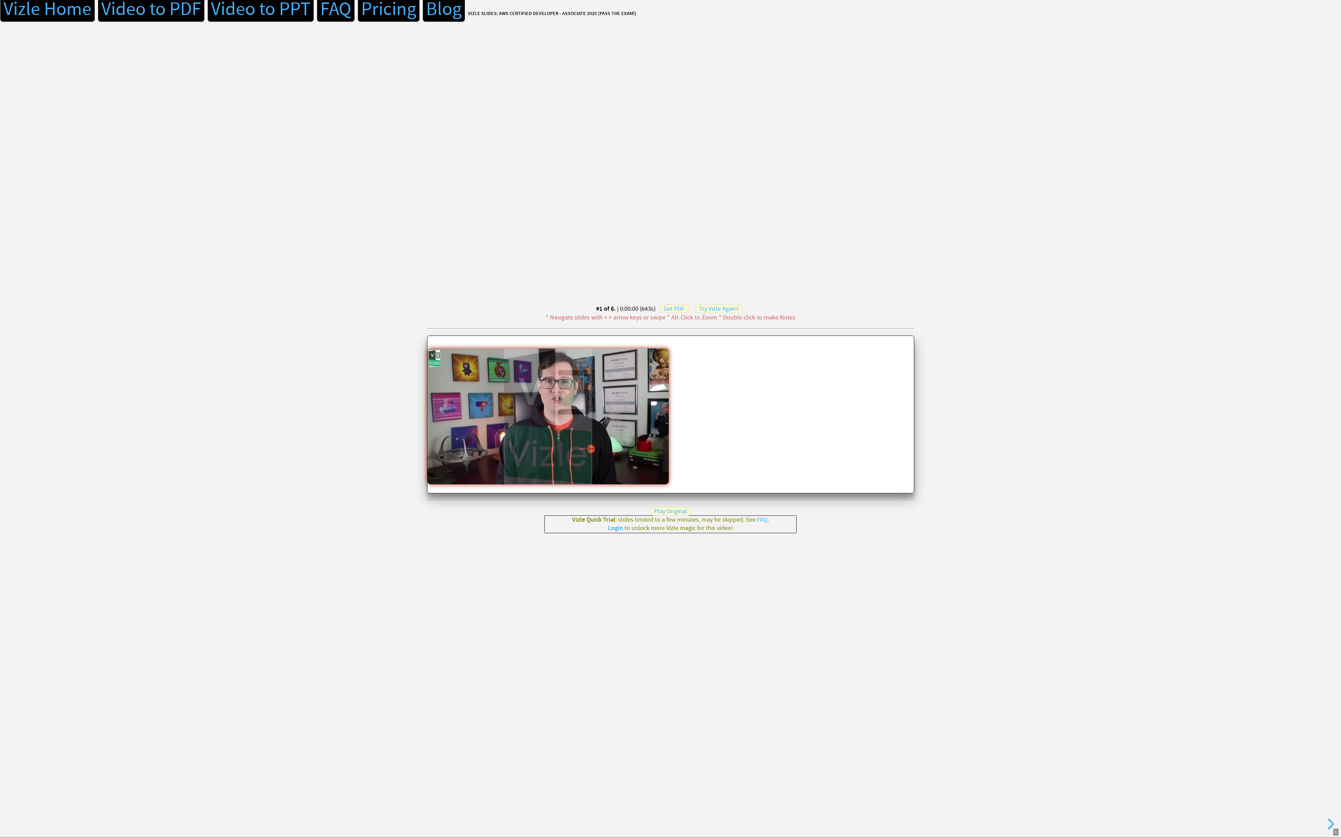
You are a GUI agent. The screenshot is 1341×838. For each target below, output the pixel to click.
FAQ (762, 520)
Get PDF (674, 309)
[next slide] (1329, 824)
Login (615, 528)
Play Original (670, 511)
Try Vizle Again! (719, 309)
